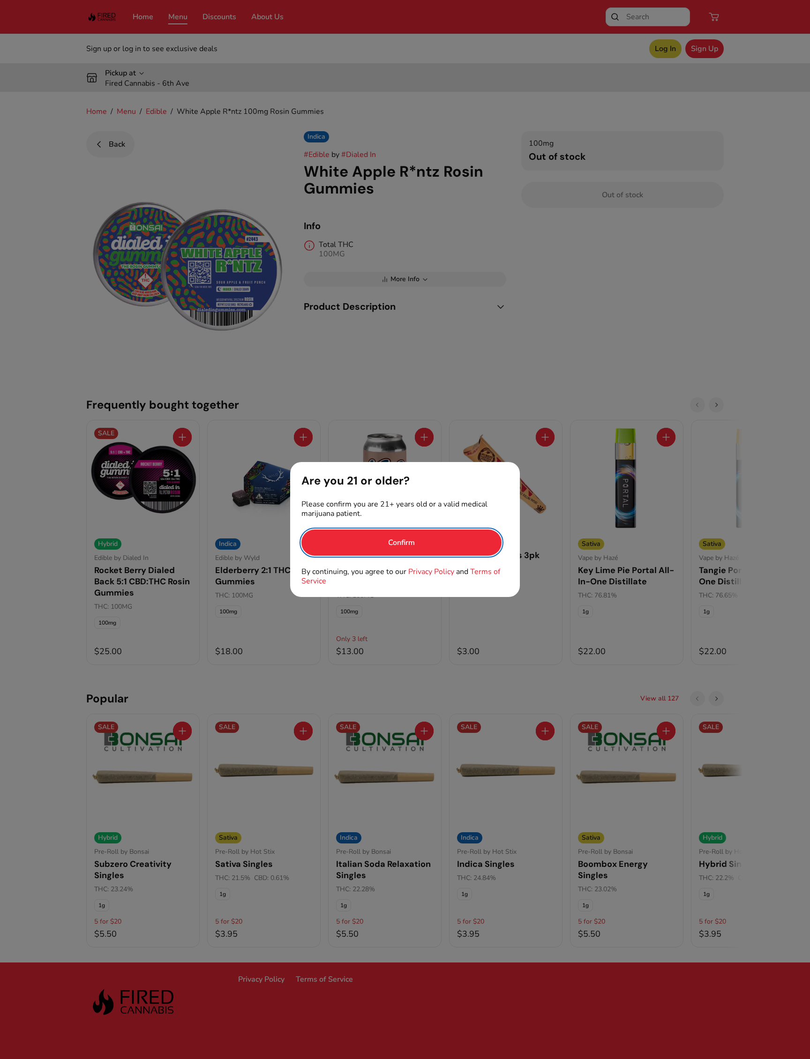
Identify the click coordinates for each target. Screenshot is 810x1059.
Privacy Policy (431, 572)
